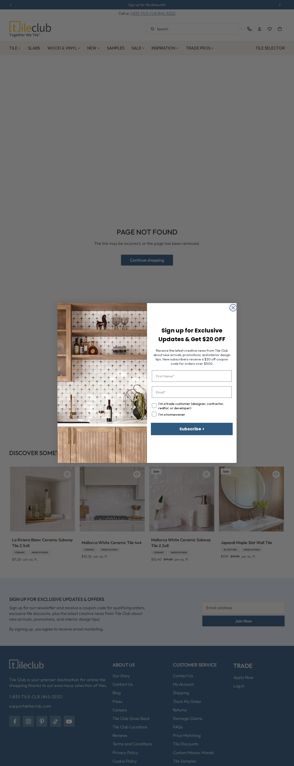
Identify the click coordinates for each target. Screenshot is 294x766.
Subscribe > (191, 429)
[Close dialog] (233, 307)
